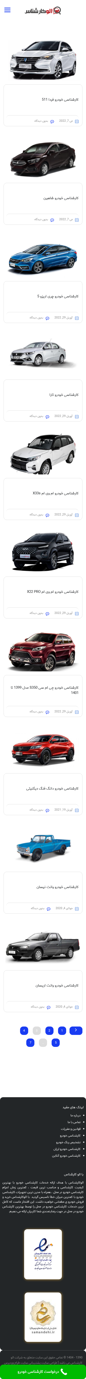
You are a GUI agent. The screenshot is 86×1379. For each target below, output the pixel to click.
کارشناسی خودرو (70, 1135)
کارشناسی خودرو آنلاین (66, 1155)
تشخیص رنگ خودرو (68, 1142)
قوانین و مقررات (71, 1128)
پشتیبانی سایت (31, 1362)
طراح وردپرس (12, 1362)
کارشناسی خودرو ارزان (67, 1149)
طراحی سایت (49, 1362)
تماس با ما (74, 1122)
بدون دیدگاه (41, 121)
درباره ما (75, 1115)
